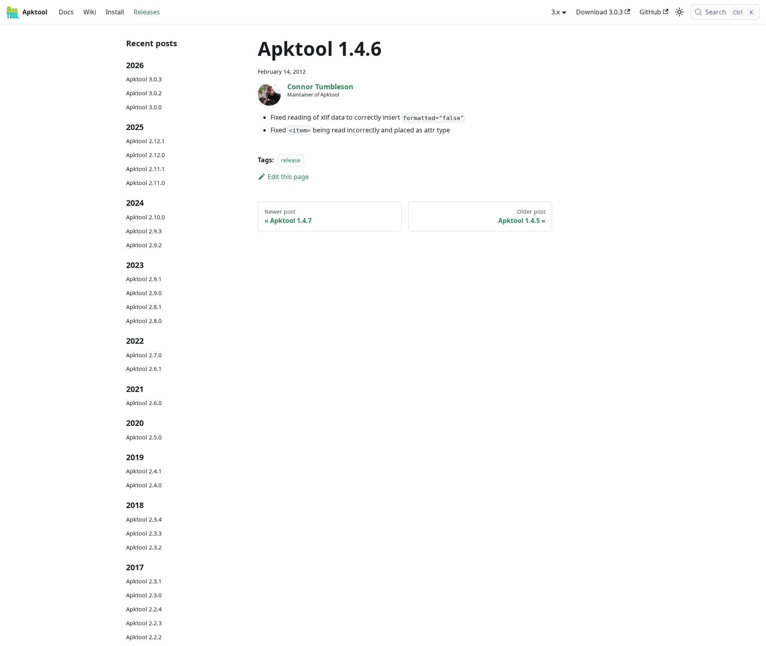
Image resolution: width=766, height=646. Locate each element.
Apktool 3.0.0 (144, 107)
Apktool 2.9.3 (144, 231)
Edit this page (288, 176)
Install (115, 12)
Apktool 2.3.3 (144, 533)
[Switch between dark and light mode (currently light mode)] (679, 12)
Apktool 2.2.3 (144, 623)
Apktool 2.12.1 (145, 141)
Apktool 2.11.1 (145, 169)
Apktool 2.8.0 (144, 321)
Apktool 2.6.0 (144, 403)
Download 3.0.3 (599, 12)
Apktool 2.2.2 (144, 637)
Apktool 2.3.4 (144, 519)
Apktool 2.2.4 (144, 609)
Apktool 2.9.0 (144, 293)
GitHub (650, 12)
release (290, 160)
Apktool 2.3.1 (144, 581)
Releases (147, 12)
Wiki (89, 12)
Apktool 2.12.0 (145, 155)
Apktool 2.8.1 (144, 307)
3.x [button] (555, 12)
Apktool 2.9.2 (144, 245)
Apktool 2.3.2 (144, 547)
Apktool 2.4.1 (144, 471)
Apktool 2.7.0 (144, 355)
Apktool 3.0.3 (144, 79)
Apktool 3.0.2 (144, 93)
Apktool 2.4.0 (144, 485)
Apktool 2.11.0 (145, 183)
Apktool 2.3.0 (144, 595)
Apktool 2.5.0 (144, 437)
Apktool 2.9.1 (144, 279)
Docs (66, 12)
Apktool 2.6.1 (144, 368)
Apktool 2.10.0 (145, 217)
